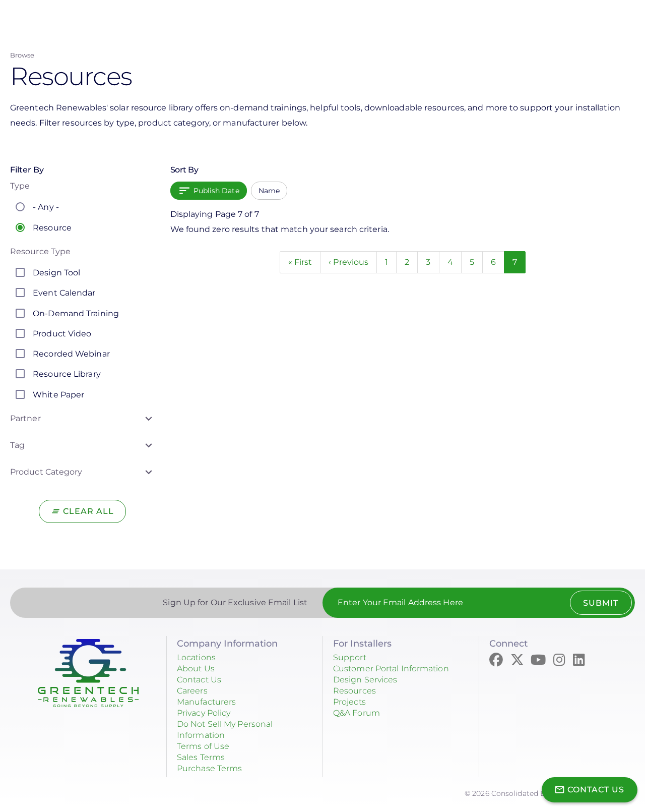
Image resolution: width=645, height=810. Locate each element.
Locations (196, 657)
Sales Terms (201, 757)
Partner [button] (25, 418)
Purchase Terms (209, 768)
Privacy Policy (203, 713)
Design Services (365, 679)
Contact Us (199, 679)
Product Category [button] (46, 472)
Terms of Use (203, 746)
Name (269, 190)
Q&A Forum (356, 713)
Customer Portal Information (391, 668)
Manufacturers (206, 702)
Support (349, 657)
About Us (196, 668)
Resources (354, 691)
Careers (192, 691)
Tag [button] (17, 445)
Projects (349, 702)
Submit (600, 603)
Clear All (88, 511)
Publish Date (216, 190)
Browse (22, 55)
